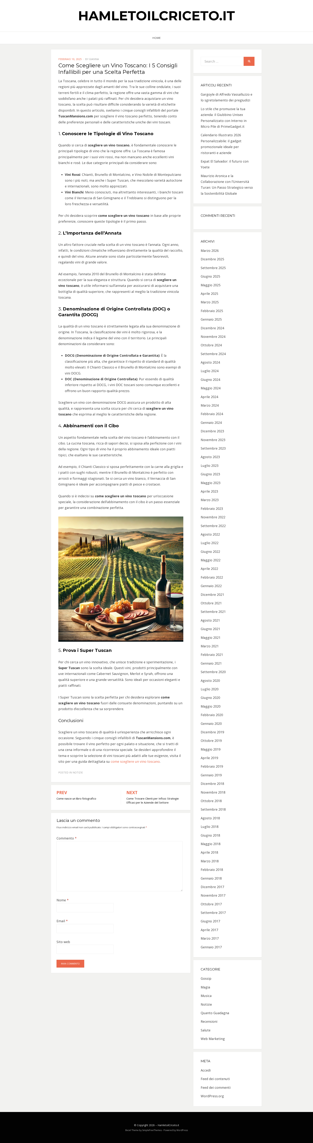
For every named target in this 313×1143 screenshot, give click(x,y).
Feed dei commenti (216, 1087)
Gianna (94, 59)
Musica (206, 996)
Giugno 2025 (210, 276)
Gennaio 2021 (211, 663)
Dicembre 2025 (212, 259)
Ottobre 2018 (211, 801)
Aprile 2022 (209, 568)
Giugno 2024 (210, 379)
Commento (67, 838)
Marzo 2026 (210, 250)
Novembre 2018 (213, 792)
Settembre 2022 (213, 526)
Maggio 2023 (210, 483)
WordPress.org (212, 1096)
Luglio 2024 (209, 371)
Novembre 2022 (213, 517)
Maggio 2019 (210, 749)
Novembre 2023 (213, 440)
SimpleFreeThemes (152, 1130)
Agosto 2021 (210, 620)
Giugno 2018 (210, 835)
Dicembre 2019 (212, 732)
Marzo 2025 (210, 302)
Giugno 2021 (210, 629)
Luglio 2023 (209, 465)
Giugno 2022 (210, 551)
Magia (205, 987)
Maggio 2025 (210, 285)
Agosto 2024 (210, 362)
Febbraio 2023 (212, 508)
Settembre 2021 (213, 611)
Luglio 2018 (209, 826)
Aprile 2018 (209, 852)
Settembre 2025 (213, 268)
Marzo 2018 (210, 861)
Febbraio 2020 (212, 715)
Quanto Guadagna (215, 1013)
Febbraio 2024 (212, 414)
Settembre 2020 (213, 672)
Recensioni (209, 1021)
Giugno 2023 (210, 474)
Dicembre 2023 (212, 431)
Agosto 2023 (210, 457)
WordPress (182, 1130)
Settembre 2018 (213, 809)
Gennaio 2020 (211, 723)
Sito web (63, 942)
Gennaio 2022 (211, 586)
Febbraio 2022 (212, 577)
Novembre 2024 (213, 336)
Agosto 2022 (210, 534)
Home (156, 38)
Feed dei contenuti (215, 1079)
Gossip (206, 978)
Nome (63, 900)
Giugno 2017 (210, 921)
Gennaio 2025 (211, 319)
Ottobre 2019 (211, 740)
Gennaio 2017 (211, 947)
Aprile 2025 (209, 293)
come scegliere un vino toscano (135, 761)
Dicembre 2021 (212, 594)
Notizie (78, 772)
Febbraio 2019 (212, 766)
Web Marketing (213, 1039)
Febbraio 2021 (212, 654)
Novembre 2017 (213, 895)
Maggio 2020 (210, 706)
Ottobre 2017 (211, 904)
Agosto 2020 (210, 680)
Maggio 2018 (210, 844)
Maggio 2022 (210, 560)
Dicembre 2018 (212, 783)
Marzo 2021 (210, 646)
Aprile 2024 (209, 397)
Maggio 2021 (210, 637)
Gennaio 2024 (211, 422)
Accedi (206, 1070)
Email (62, 921)
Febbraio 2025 (212, 311)
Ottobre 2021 (211, 603)
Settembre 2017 (213, 912)
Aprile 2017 (209, 930)
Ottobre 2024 (211, 345)
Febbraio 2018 (212, 869)
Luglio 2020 (209, 689)
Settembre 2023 (213, 448)
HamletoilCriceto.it (156, 16)
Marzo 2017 (210, 938)
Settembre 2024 (213, 354)
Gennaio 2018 (211, 878)
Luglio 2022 (209, 543)
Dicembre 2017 (212, 887)
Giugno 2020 (210, 697)
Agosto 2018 (210, 818)
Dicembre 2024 (212, 328)
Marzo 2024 (210, 405)
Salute (205, 1030)
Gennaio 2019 (211, 775)
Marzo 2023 (210, 500)
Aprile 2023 (209, 491)
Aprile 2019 (209, 758)
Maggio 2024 (210, 388)
